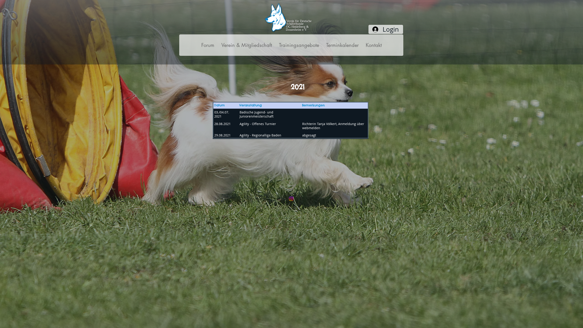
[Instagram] (291, 199)
